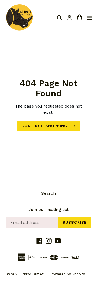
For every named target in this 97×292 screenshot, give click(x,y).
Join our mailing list (48, 209)
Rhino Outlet (33, 274)
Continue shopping (44, 126)
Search (48, 193)
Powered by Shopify (67, 274)
